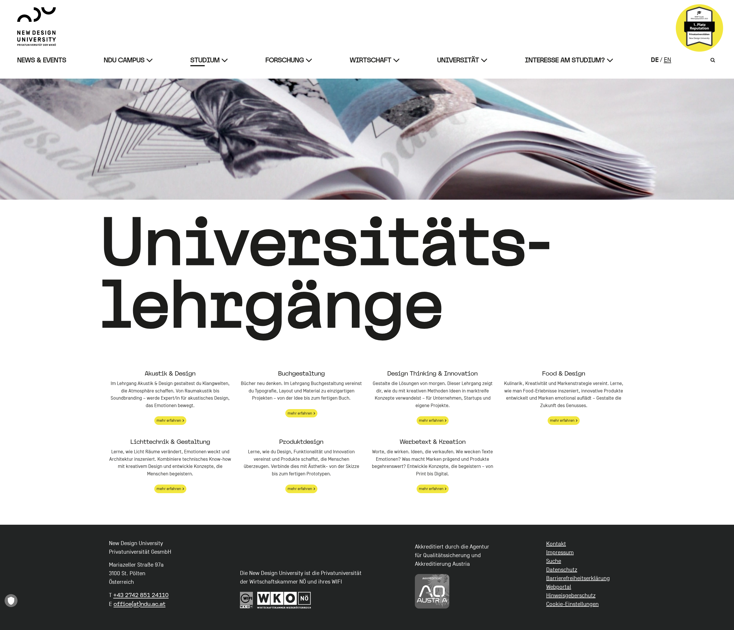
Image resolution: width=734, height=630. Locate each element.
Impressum (560, 552)
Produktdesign (301, 441)
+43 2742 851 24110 (141, 595)
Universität (458, 60)
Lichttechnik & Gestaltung (170, 441)
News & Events (41, 60)
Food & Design (563, 373)
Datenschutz (561, 570)
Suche (553, 561)
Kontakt (556, 544)
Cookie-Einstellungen (572, 604)
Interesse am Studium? (565, 60)
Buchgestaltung (301, 373)
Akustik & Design (170, 373)
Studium (205, 60)
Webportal (558, 587)
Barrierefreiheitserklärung (578, 578)
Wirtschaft (370, 60)
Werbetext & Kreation (433, 441)
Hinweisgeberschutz (571, 595)
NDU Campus (124, 60)
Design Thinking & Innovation (432, 373)
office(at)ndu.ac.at (139, 603)
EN (667, 59)
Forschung (285, 60)
